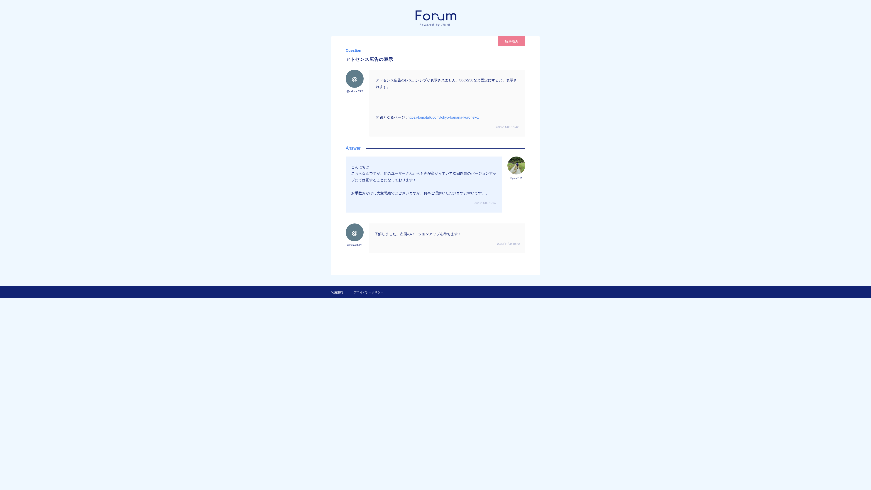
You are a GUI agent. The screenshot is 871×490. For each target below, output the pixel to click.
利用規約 (337, 292)
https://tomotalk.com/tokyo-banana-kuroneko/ (443, 117)
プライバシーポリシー (368, 292)
